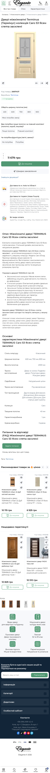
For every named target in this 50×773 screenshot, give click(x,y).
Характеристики (38, 9)
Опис (23, 9)
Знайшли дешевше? (10, 177)
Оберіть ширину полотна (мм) (14, 107)
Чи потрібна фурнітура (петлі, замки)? (17, 137)
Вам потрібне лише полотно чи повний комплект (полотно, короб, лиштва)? (22, 125)
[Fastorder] (21, 483)
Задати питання (12, 446)
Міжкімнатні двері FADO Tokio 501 (37, 562)
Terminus (9, 459)
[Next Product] (42, 83)
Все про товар (10, 9)
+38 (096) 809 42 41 (25, 722)
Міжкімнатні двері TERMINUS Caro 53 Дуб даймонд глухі (11, 563)
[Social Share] (47, 83)
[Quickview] (21, 477)
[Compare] (3, 83)
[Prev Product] (37, 83)
